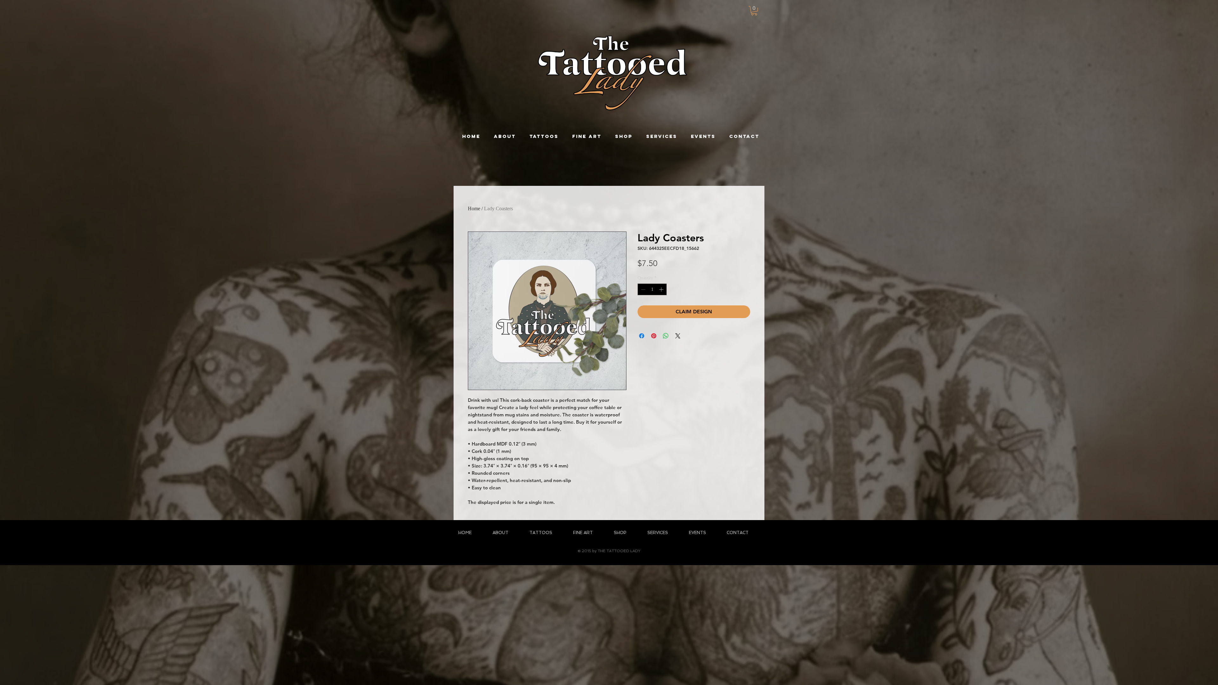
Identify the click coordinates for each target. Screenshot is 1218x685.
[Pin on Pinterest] (654, 336)
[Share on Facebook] (641, 336)
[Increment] (662, 289)
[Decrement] (642, 289)
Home (474, 208)
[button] (754, 10)
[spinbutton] (652, 289)
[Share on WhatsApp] (666, 336)
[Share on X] (678, 336)
